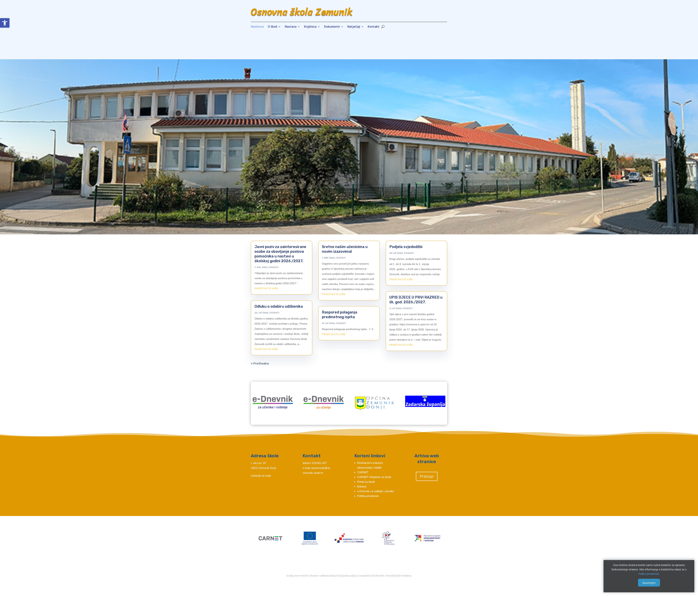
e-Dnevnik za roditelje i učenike (375, 491)
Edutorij (361, 486)
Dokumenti (332, 27)
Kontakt (373, 27)
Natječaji (353, 27)
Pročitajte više (266, 288)
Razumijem (649, 582)
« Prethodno (260, 363)
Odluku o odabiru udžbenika (278, 306)
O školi (272, 27)
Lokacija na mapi (261, 475)
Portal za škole (366, 481)
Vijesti (274, 267)
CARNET (362, 472)
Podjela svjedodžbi (405, 247)
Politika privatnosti (368, 495)
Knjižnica (310, 27)
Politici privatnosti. (649, 573)
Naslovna (257, 27)
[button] (4, 23)
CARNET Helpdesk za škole (374, 477)
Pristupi (427, 476)
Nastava (290, 27)
